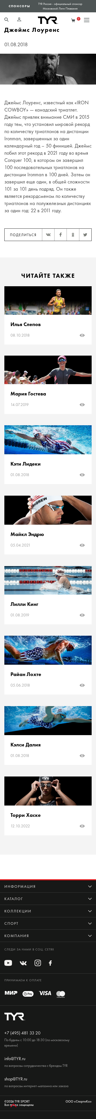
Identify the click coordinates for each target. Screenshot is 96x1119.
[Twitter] (85, 235)
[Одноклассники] (73, 235)
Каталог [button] (13, 898)
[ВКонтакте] (48, 235)
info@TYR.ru (14, 1058)
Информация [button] (20, 886)
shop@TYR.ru (15, 1079)
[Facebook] (60, 235)
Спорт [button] (11, 923)
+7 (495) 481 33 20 (22, 1033)
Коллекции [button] (17, 911)
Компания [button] (16, 935)
